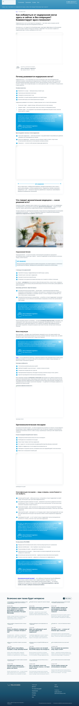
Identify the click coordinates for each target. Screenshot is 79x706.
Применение (35, 690)
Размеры (34, 693)
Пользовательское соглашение (45, 703)
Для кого (34, 686)
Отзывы (34, 2)
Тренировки (28, 2)
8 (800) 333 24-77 (58, 691)
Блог (38, 2)
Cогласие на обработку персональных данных (62, 703)
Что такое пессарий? (36, 688)
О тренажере (21, 2)
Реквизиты (9, 703)
